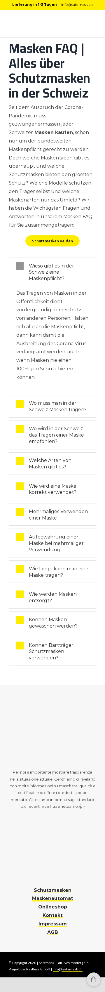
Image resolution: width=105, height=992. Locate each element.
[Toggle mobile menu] (94, 25)
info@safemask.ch (77, 4)
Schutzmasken (52, 890)
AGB (52, 932)
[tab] (52, 272)
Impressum (52, 924)
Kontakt (53, 915)
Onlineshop (52, 907)
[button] (94, 979)
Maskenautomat (52, 898)
